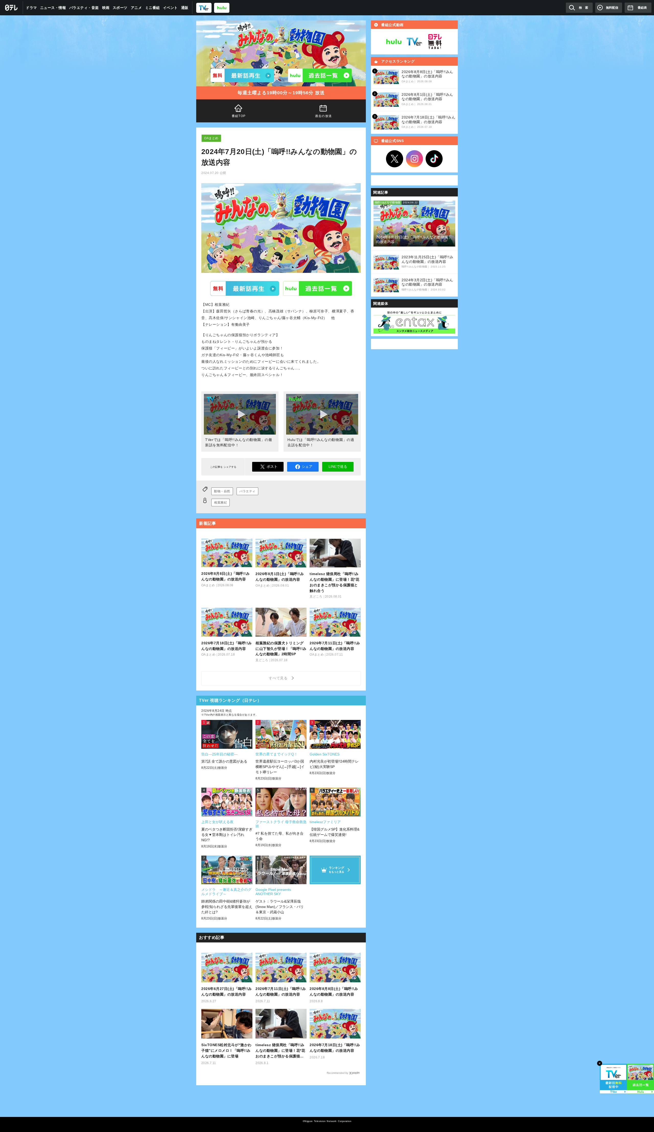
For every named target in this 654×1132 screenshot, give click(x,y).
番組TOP (239, 116)
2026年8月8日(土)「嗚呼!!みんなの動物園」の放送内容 (334, 991)
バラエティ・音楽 (84, 8)
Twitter (394, 159)
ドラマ (31, 8)
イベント (170, 8)
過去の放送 (323, 116)
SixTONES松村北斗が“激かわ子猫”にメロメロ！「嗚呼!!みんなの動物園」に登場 (226, 1050)
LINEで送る (338, 466)
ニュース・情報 (53, 8)
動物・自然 (222, 491)
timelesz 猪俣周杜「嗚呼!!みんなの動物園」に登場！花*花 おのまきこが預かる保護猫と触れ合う (280, 1051)
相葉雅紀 (220, 502)
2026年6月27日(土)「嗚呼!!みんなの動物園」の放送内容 (226, 991)
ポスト (272, 466)
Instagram (414, 159)
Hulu (317, 288)
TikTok (434, 159)
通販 (185, 8)
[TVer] (204, 8)
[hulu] (221, 8)
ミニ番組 (152, 8)
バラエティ (247, 491)
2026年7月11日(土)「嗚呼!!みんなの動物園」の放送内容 (280, 991)
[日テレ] (11, 7)
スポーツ (120, 8)
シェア (307, 466)
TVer (244, 288)
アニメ (136, 8)
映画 (106, 8)
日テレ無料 (434, 41)
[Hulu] (320, 75)
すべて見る (279, 678)
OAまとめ (211, 138)
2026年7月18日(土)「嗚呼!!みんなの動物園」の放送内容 (335, 1048)
